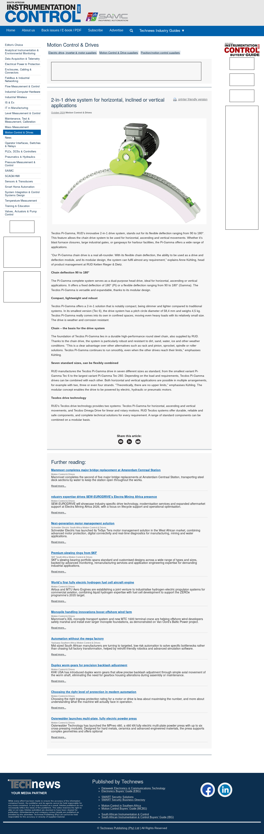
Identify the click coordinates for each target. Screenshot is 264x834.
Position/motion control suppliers (160, 53)
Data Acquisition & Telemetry (22, 59)
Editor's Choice (14, 45)
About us (28, 30)
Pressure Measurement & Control (20, 163)
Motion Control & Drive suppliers (118, 53)
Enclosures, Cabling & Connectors (18, 70)
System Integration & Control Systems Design (22, 193)
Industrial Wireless (16, 97)
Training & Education (17, 206)
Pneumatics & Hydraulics (20, 157)
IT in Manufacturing (16, 108)
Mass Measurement (17, 127)
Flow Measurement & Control (22, 86)
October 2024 (58, 112)
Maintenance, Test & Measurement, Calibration (20, 120)
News (8, 137)
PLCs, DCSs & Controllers (20, 151)
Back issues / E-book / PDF (61, 30)
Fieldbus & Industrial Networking (17, 79)
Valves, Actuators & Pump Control (21, 212)
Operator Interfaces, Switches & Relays (23, 144)
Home (10, 30)
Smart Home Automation (19, 187)
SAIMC (9, 170)
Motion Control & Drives (19, 132)
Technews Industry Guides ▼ (162, 30)
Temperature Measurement (21, 200)
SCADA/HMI (12, 176)
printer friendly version (192, 99)
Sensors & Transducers (19, 181)
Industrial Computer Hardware (22, 92)
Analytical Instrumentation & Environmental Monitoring (22, 51)
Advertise (116, 30)
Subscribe (95, 30)
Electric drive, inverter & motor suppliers (72, 53)
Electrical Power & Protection (22, 64)
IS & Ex (9, 102)
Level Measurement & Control (22, 113)
